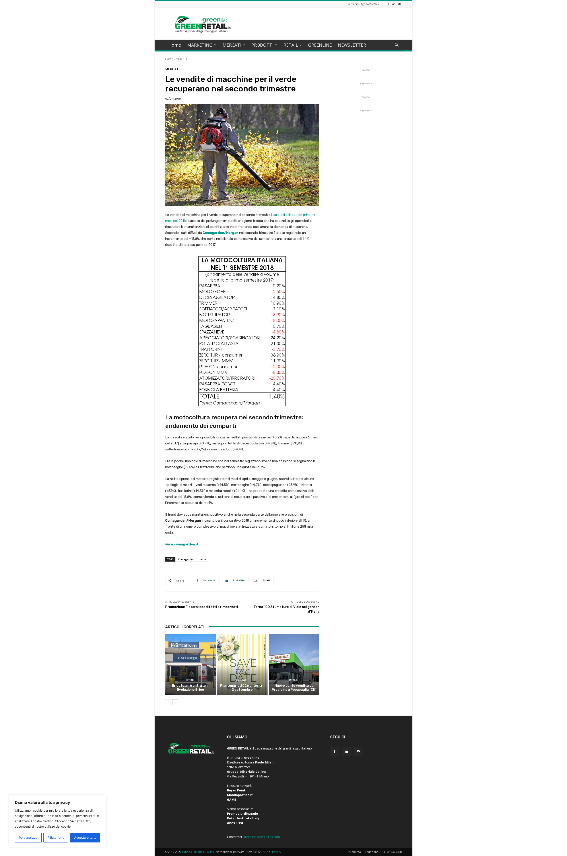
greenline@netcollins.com (261, 837)
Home (174, 45)
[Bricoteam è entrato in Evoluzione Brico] (190, 664)
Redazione (371, 852)
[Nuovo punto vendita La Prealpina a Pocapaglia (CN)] (294, 664)
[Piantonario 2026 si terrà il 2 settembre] (242, 664)
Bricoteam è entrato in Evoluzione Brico (190, 688)
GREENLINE (320, 45)
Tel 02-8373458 (392, 852)
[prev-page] (168, 702)
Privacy (276, 852)
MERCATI (232, 45)
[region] (57, 821)
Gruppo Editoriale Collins (198, 852)
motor (202, 559)
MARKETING (200, 45)
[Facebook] (388, 4)
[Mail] (399, 4)
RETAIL (291, 45)
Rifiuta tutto (55, 837)
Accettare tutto (85, 837)
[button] (396, 45)
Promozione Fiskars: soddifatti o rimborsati (201, 607)
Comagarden (186, 559)
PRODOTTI (262, 45)
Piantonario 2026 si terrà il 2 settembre (242, 688)
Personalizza (28, 837)
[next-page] (175, 702)
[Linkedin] (393, 4)
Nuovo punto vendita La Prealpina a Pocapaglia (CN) (294, 688)
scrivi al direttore (239, 767)
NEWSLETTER (352, 45)
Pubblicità (354, 852)
